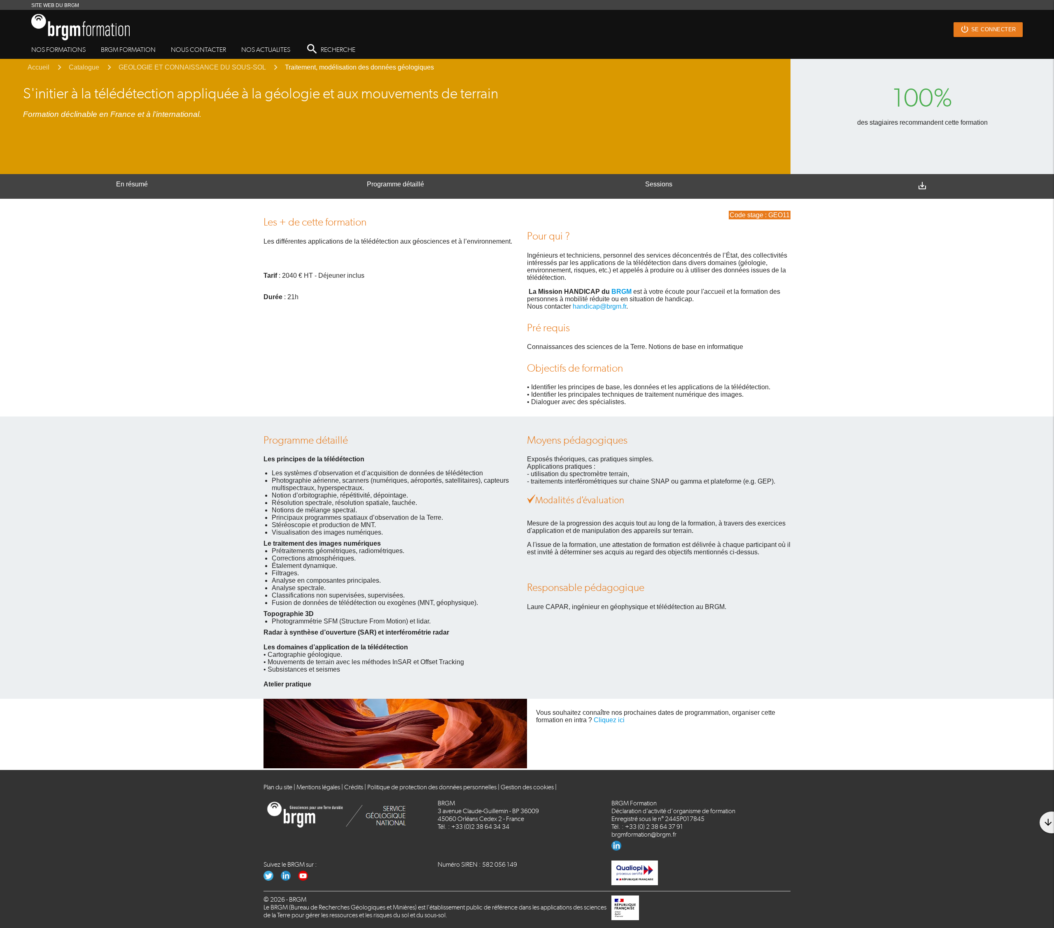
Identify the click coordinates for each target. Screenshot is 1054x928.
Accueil (38, 67)
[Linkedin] (619, 848)
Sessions (658, 184)
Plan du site (278, 787)
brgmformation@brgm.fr (643, 834)
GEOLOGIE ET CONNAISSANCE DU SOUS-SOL (192, 67)
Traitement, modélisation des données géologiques (359, 67)
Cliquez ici (609, 719)
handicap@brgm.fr (599, 306)
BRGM (621, 291)
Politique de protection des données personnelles (432, 787)
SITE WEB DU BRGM (55, 5)
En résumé (132, 184)
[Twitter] (272, 878)
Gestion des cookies (527, 787)
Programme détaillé (395, 184)
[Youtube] (306, 878)
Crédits (353, 787)
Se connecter (988, 29)
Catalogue (84, 67)
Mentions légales (318, 787)
